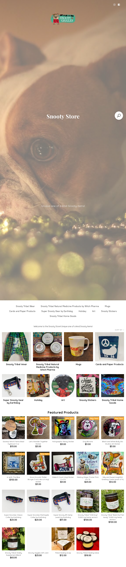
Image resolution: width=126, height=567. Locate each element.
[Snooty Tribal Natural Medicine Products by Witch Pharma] (47, 346)
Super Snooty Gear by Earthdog (57, 311)
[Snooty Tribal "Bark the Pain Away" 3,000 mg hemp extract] (112, 501)
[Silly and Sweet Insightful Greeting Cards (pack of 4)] (112, 463)
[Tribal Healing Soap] (63, 538)
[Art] (63, 385)
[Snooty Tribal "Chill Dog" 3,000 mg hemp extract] (87, 501)
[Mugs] (78, 346)
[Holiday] (38, 385)
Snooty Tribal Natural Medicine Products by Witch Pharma (70, 306)
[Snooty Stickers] (87, 385)
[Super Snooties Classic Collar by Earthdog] (13, 501)
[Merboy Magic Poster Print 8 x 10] (87, 463)
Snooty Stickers (109, 311)
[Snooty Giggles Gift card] (38, 538)
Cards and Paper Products (22, 311)
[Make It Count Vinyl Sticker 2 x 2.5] (63, 463)
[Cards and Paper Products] (109, 346)
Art (93, 311)
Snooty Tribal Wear (25, 306)
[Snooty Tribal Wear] (16, 346)
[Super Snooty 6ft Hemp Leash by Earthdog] (63, 501)
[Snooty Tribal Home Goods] (112, 385)
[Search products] (119, 115)
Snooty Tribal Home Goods (63, 316)
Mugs (107, 306)
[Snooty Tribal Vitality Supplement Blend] (13, 538)
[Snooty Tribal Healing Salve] (87, 538)
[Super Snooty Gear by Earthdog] (13, 385)
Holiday (82, 311)
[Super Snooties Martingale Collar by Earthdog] (38, 501)
